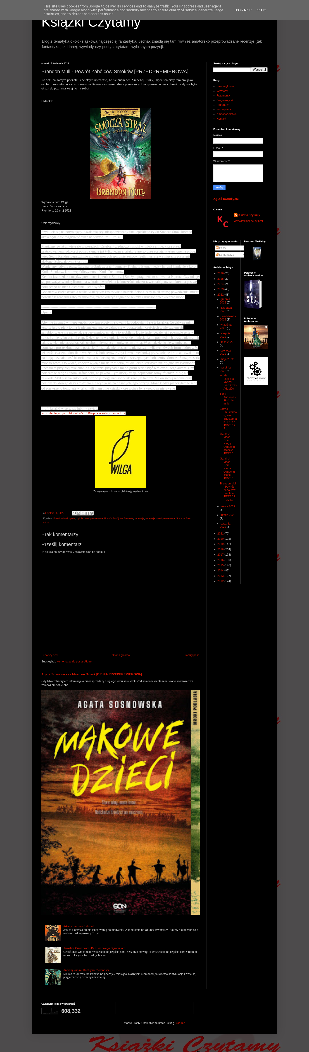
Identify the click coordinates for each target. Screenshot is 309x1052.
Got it (261, 10)
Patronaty (222, 104)
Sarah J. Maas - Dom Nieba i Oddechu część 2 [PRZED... (227, 443)
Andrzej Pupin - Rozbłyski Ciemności (86, 970)
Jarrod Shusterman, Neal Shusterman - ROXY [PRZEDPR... (228, 418)
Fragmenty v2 (225, 100)
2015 (220, 565)
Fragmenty (223, 95)
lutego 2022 (228, 515)
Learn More (243, 10)
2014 (220, 570)
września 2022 (226, 326)
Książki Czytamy (91, 21)
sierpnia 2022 (225, 335)
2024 (220, 284)
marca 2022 (228, 506)
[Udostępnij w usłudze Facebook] (87, 513)
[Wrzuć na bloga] (78, 513)
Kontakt (221, 118)
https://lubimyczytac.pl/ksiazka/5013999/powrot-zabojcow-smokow (83, 413)
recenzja (139, 518)
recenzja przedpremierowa (160, 518)
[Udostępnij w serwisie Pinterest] (91, 513)
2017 (220, 554)
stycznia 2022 (225, 525)
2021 (220, 533)
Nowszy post (50, 655)
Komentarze (226, 254)
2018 (220, 549)
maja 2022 (227, 359)
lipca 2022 (227, 342)
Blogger (179, 1023)
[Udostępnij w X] (83, 513)
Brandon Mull (60, 518)
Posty (222, 248)
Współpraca (224, 109)
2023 (220, 289)
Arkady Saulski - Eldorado (79, 926)
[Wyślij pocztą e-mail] (74, 513)
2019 (220, 544)
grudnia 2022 (225, 301)
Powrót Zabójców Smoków (118, 518)
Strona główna (121, 655)
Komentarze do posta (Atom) (74, 661)
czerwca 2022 (225, 352)
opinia (72, 518)
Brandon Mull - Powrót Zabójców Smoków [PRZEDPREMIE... (228, 491)
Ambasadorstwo (227, 114)
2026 (220, 273)
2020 (220, 538)
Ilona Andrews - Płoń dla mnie (228, 398)
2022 (220, 294)
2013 (220, 576)
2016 (220, 560)
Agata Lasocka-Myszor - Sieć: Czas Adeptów (228, 382)
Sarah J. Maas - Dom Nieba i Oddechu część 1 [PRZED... (227, 468)
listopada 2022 (226, 309)
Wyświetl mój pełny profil (249, 221)
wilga (46, 522)
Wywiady (222, 91)
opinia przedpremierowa (90, 518)
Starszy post (191, 655)
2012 (220, 581)
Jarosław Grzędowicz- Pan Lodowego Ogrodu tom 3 (95, 948)
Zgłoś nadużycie (226, 199)
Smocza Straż (184, 518)
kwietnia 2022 (225, 369)
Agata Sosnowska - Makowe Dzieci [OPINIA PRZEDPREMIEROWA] (91, 674)
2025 (220, 278)
